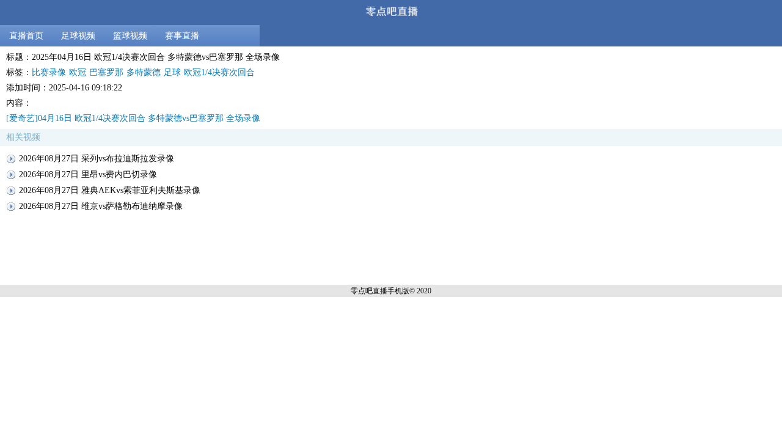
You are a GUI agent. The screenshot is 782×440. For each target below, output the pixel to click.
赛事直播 (182, 35)
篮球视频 (130, 35)
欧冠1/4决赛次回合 (219, 72)
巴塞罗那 (106, 72)
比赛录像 (49, 72)
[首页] (391, 12)
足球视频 (78, 35)
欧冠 (77, 72)
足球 (172, 72)
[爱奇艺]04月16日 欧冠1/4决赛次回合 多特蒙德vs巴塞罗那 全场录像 (133, 118)
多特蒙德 (143, 72)
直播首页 (26, 35)
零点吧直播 (369, 291)
